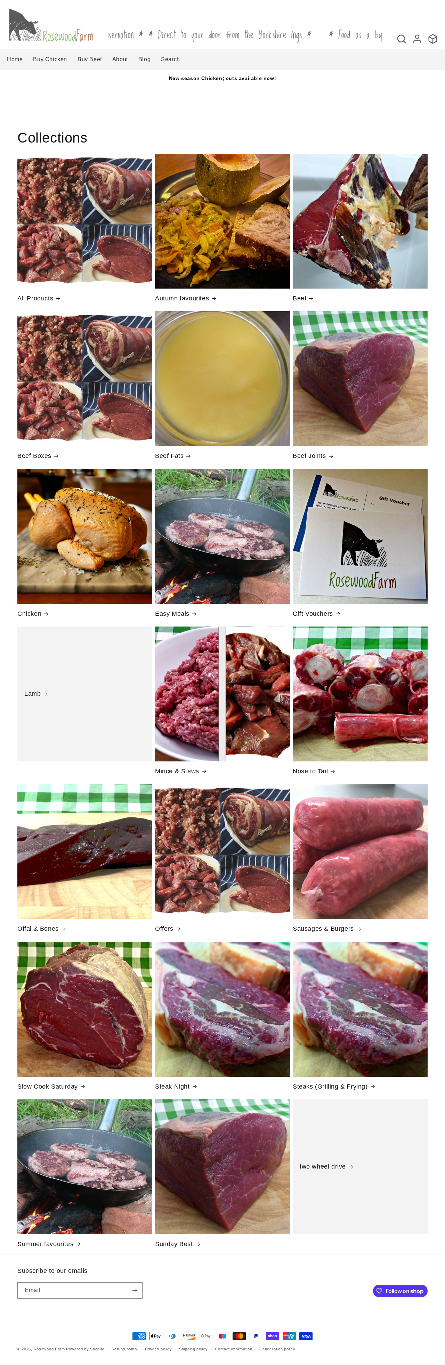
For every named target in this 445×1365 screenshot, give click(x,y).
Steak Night (172, 1086)
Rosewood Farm (49, 1349)
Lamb (32, 693)
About (120, 59)
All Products (35, 298)
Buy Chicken (50, 59)
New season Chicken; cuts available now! (222, 78)
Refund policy (125, 1349)
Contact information (233, 1349)
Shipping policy (193, 1349)
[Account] (417, 39)
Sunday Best (174, 1244)
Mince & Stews (177, 771)
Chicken (29, 613)
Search (170, 59)
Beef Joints (309, 455)
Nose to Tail (310, 771)
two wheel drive (323, 1166)
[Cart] (433, 39)
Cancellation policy (277, 1349)
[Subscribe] (134, 1290)
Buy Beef (90, 59)
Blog (144, 59)
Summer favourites (45, 1244)
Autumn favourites (182, 298)
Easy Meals (172, 613)
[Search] (401, 39)
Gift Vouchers (313, 613)
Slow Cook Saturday (47, 1086)
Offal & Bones (38, 928)
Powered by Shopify (85, 1349)
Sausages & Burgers (323, 928)
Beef (299, 298)
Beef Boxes (34, 455)
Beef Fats (169, 455)
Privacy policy (158, 1349)
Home (15, 59)
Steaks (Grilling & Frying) (330, 1086)
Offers (164, 928)
